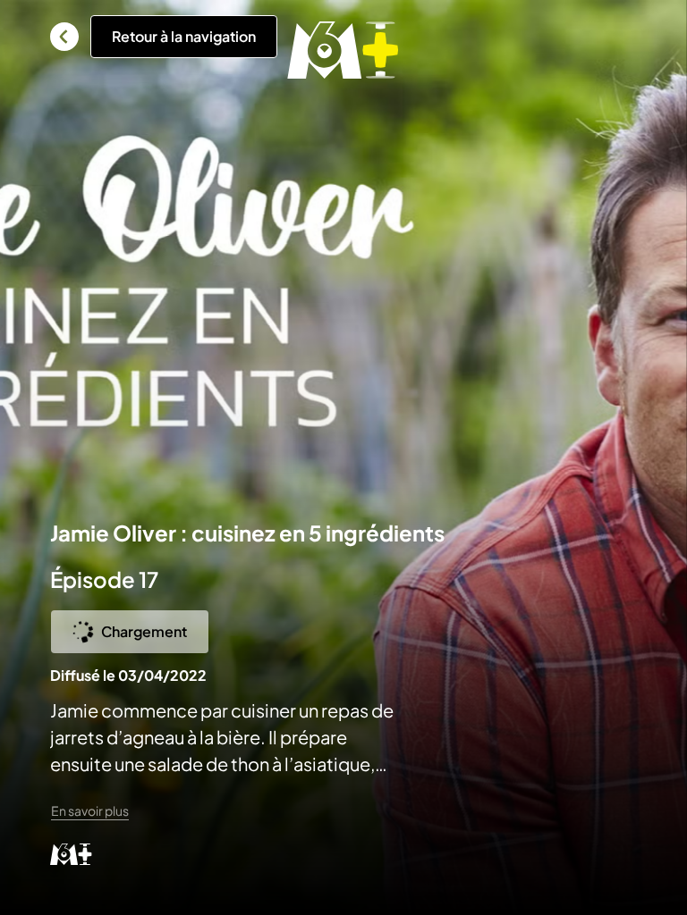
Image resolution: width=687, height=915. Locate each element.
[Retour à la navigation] (64, 36)
